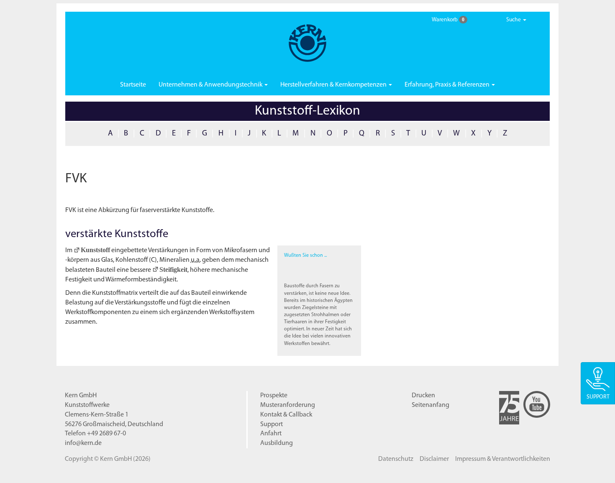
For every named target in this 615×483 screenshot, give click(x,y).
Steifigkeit (173, 269)
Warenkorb (448, 20)
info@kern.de (83, 443)
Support (271, 424)
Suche (514, 20)
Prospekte (273, 395)
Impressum (502, 459)
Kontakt (286, 414)
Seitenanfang (430, 405)
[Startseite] (307, 43)
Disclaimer (434, 459)
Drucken (423, 395)
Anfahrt (271, 433)
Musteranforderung (287, 405)
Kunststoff (95, 249)
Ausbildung (276, 443)
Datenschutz (395, 459)
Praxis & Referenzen (448, 85)
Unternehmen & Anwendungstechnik (211, 85)
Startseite (133, 85)
